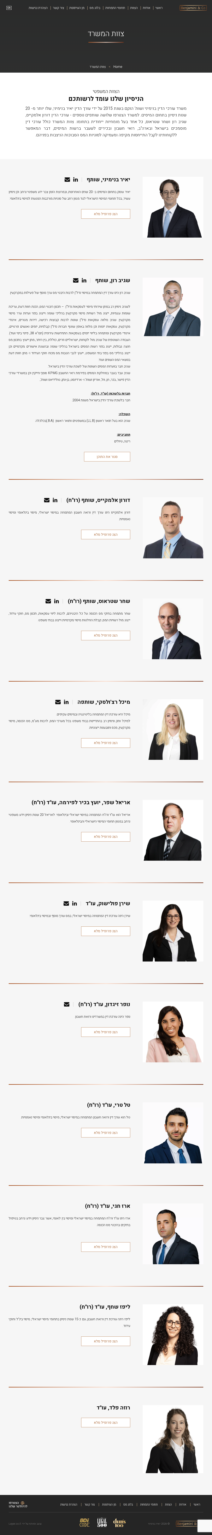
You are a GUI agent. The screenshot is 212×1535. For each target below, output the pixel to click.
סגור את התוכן (107, 456)
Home (117, 66)
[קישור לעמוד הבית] (193, 8)
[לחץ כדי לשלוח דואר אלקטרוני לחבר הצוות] (67, 180)
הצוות (134, 8)
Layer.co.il (15, 1524)
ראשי (159, 8)
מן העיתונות (76, 8)
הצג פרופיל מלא (106, 214)
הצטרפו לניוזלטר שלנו (18, 1505)
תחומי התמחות (115, 8)
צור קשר (58, 8)
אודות (146, 8)
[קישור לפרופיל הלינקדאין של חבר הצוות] (75, 180)
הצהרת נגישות (38, 8)
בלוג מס (95, 8)
